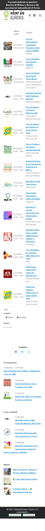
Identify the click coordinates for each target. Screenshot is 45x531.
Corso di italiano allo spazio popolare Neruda (33, 147)
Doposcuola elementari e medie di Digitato (33, 196)
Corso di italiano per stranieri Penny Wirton (33, 76)
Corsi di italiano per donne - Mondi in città (32, 110)
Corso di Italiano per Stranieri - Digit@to (33, 62)
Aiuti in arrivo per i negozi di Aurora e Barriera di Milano (25, 471)
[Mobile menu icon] (40, 15)
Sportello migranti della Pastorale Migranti (33, 96)
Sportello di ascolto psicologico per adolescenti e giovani (32, 213)
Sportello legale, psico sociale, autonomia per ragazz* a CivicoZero (33, 236)
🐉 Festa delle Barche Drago (25, 479)
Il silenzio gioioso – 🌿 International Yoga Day (22, 490)
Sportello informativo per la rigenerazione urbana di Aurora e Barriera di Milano (21, 449)
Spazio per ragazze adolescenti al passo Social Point (32, 293)
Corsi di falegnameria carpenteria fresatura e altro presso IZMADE (33, 45)
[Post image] (7, 471)
